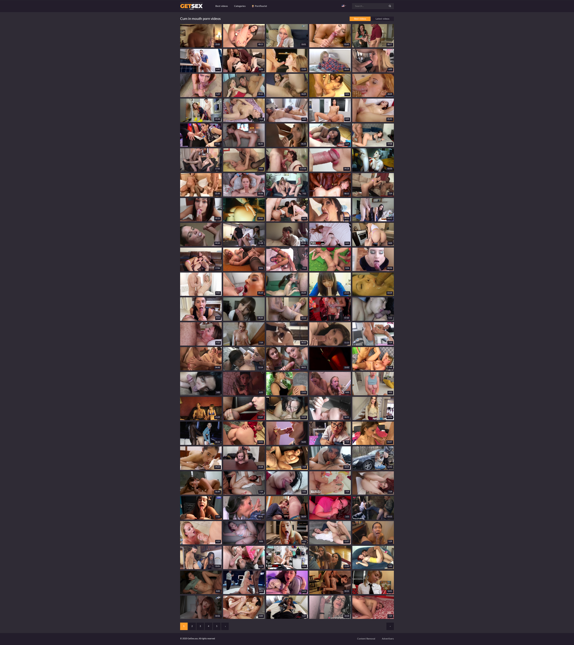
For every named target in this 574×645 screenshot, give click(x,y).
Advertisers (388, 639)
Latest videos (382, 19)
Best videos (221, 6)
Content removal (366, 639)
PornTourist (261, 6)
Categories (240, 6)
